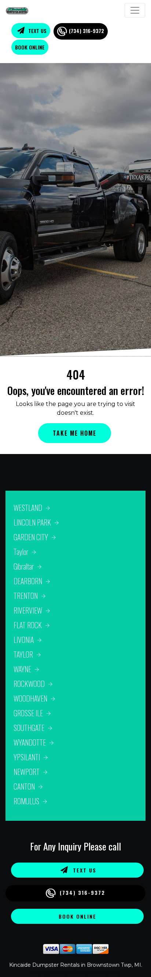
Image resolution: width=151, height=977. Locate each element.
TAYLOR (23, 654)
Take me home (74, 433)
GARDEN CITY (31, 536)
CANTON (24, 786)
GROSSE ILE (28, 712)
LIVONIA (24, 639)
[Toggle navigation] (135, 10)
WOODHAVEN (30, 698)
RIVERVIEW (28, 610)
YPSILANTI (27, 756)
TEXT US (37, 30)
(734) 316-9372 (86, 30)
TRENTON (26, 595)
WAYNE (22, 668)
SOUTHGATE (29, 727)
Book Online (30, 47)
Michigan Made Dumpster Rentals (76, 972)
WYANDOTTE (30, 742)
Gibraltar (24, 566)
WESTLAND (28, 507)
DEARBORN (28, 580)
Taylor (21, 551)
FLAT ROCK (28, 624)
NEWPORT (27, 771)
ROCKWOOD (29, 683)
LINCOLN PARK (32, 522)
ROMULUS (26, 800)
